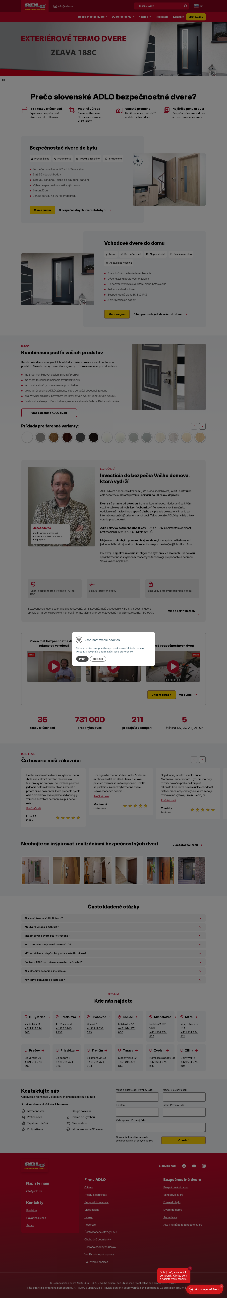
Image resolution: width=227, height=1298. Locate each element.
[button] (222, 1286)
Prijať (82, 658)
